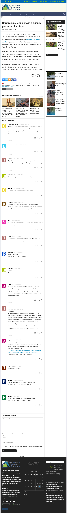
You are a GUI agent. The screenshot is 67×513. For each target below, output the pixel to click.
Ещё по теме (6, 95)
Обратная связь (37, 14)
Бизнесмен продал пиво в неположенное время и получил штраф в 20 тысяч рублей (7, 112)
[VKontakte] (8, 1)
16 (17, 29)
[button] (64, 14)
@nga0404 (17, 492)
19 (31, 486)
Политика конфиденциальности (54, 495)
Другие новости (17, 95)
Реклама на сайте (50, 503)
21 (37, 486)
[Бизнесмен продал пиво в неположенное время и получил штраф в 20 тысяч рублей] (8, 102)
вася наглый (11, 145)
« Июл (25, 494)
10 (25, 483)
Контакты (48, 497)
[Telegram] (5, 1)
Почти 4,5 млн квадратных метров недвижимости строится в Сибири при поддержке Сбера (22, 112)
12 (31, 483)
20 (34, 486)
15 (39, 483)
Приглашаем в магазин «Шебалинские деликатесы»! (34, 111)
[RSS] (3, 1)
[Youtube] (11, 1)
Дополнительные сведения (10, 494)
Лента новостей (15, 14)
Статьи (22, 14)
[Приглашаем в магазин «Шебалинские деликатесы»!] (36, 102)
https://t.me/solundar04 (7, 86)
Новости (4, 106)
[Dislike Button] (38, 75)
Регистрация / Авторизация (56, 1)
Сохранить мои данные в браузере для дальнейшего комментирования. (23, 446)
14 (37, 483)
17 (25, 486)
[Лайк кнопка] (32, 75)
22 (39, 486)
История (29, 14)
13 (34, 483)
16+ (43, 14)
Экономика (10, 89)
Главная (6, 14)
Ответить (10, 140)
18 (28, 486)
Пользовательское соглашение (54, 493)
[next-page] (42, 96)
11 (28, 483)
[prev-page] (40, 96)
